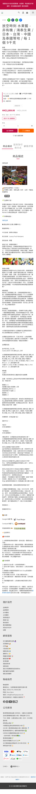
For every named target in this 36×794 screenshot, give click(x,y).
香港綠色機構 (7, 738)
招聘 (4, 630)
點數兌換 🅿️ (7, 651)
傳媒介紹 (6, 620)
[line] (8, 20)
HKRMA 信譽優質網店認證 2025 (13, 733)
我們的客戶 (6, 617)
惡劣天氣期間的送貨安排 (10, 669)
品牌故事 (6, 607)
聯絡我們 (6, 685)
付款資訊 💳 (7, 649)
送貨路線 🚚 (7, 644)
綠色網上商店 (7, 723)
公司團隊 (6, 615)
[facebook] (12, 20)
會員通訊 (6, 622)
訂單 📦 (5, 646)
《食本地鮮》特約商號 (10, 736)
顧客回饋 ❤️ (7, 659)
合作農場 (6, 612)
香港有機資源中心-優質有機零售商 (14, 731)
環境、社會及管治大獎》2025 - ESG (18, 718)
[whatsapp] (16, 20)
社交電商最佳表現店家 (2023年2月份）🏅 (16, 743)
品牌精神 (6, 610)
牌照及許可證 (7, 746)
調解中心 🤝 (7, 654)
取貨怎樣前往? (7, 697)
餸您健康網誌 (7, 625)
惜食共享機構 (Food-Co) (10, 741)
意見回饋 (6, 661)
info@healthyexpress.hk (15, 695)
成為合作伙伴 (7, 627)
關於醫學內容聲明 (8, 671)
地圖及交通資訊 (18, 697)
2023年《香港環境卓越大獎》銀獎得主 (15, 728)
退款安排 (6, 666)
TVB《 (5, 718)
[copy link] (20, 20)
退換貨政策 (6, 664)
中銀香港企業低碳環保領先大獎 (13, 726)
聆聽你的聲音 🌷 (8, 656)
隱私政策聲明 (7, 674)
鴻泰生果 (5, 220)
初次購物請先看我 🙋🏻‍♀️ (9, 641)
